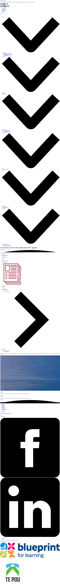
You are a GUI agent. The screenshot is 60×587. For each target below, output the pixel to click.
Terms (3, 538)
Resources (4, 252)
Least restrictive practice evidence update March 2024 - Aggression (14, 252)
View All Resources (2, 249)
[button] (31, 34)
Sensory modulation (6, 351)
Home (1, 252)
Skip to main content (3, 0)
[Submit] (0, 13)
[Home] (30, 5)
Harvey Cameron (16, 540)
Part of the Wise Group (3, 541)
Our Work (3, 404)
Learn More (1, 399)
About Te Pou (4, 409)
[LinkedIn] (30, 536)
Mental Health (4, 260)
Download (3, 254)
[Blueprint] (30, 557)
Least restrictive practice (7, 350)
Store (2, 411)
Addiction (7, 260)
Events (3, 408)
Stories (3, 406)
